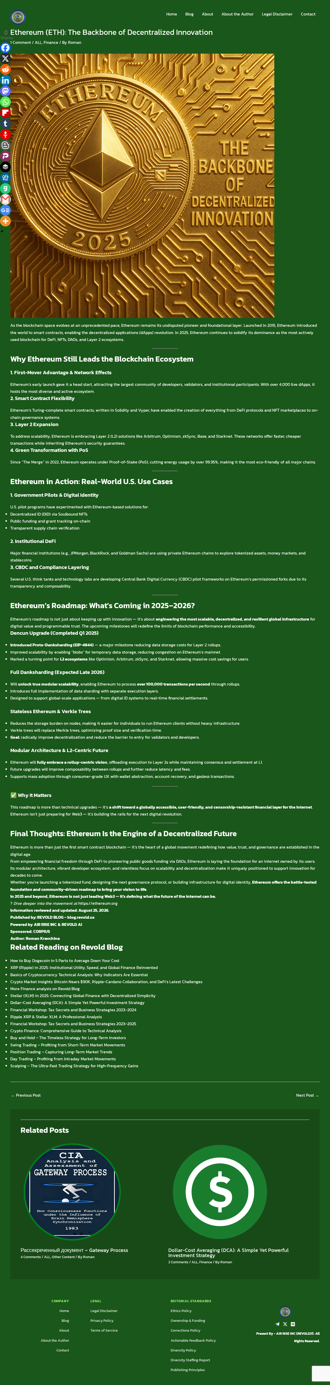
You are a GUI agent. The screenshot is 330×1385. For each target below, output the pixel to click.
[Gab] (5, 188)
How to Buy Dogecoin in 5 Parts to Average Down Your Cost (64, 960)
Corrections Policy (185, 1330)
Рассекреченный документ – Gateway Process (74, 1250)
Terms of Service (104, 1330)
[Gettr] (5, 134)
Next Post (307, 1095)
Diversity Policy (183, 1350)
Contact (308, 14)
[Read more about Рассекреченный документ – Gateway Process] (72, 1191)
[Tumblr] (5, 123)
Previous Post (26, 1095)
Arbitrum (152, 436)
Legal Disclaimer (277, 14)
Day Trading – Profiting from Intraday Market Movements (63, 1059)
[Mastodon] (5, 91)
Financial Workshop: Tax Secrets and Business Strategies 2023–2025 (73, 1024)
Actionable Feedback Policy (193, 1340)
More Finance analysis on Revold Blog (45, 988)
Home (171, 14)
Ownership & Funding (188, 1320)
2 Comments (178, 1262)
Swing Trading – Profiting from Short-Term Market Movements (67, 1045)
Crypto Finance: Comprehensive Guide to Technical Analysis (65, 1031)
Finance (51, 42)
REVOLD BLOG (50, 917)
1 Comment (20, 42)
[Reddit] (5, 69)
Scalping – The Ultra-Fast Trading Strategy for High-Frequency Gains (74, 1066)
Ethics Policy (181, 1311)
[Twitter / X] (285, 1324)
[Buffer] (5, 166)
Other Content (63, 1257)
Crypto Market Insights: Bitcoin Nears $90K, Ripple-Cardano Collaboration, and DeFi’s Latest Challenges (106, 982)
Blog (189, 14)
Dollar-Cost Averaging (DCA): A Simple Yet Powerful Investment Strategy (77, 1002)
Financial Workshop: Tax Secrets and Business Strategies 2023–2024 (73, 1010)
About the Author (237, 14)
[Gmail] (5, 199)
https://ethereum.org (98, 903)
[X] (5, 58)
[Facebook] (5, 47)
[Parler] (5, 156)
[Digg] (5, 177)
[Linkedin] (5, 80)
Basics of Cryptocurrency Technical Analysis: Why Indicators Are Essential (79, 975)
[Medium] (293, 1324)
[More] (5, 221)
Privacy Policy (101, 1320)
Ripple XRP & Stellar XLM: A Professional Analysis (56, 1017)
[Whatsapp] (5, 101)
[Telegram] (277, 1324)
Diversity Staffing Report (190, 1360)
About (207, 14)
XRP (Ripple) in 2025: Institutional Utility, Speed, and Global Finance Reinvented (84, 967)
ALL (38, 42)
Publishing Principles (188, 1370)
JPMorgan (79, 553)
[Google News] (5, 210)
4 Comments (31, 1257)
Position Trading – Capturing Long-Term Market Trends (61, 1052)
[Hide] (2, 231)
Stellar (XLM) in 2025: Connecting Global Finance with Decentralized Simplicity (83, 995)
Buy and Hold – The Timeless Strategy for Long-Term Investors (68, 1037)
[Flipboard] (5, 112)
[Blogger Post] (5, 145)
